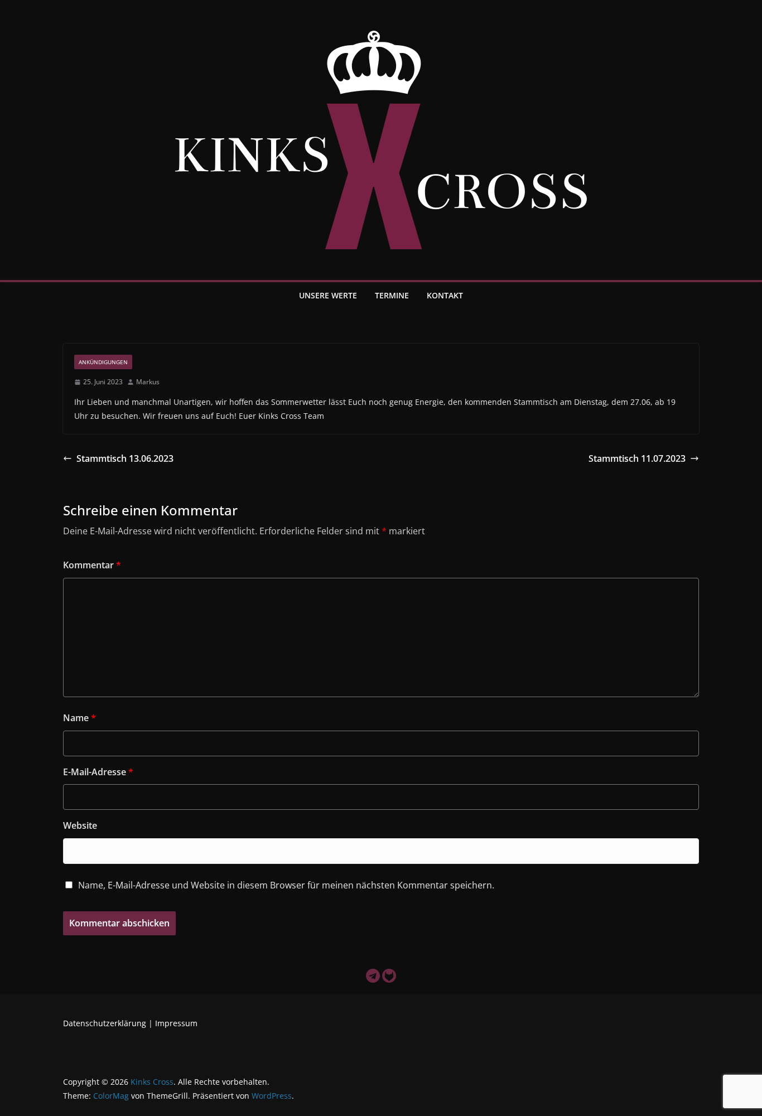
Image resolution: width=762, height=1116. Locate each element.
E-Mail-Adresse (98, 772)
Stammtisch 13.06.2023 (124, 458)
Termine (392, 295)
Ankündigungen (103, 362)
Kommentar (92, 565)
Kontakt (445, 295)
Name (79, 718)
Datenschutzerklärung (104, 1023)
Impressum (176, 1023)
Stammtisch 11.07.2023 (637, 458)
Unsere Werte (328, 295)
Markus (148, 382)
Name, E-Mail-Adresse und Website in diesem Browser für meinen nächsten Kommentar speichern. (286, 885)
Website (80, 825)
